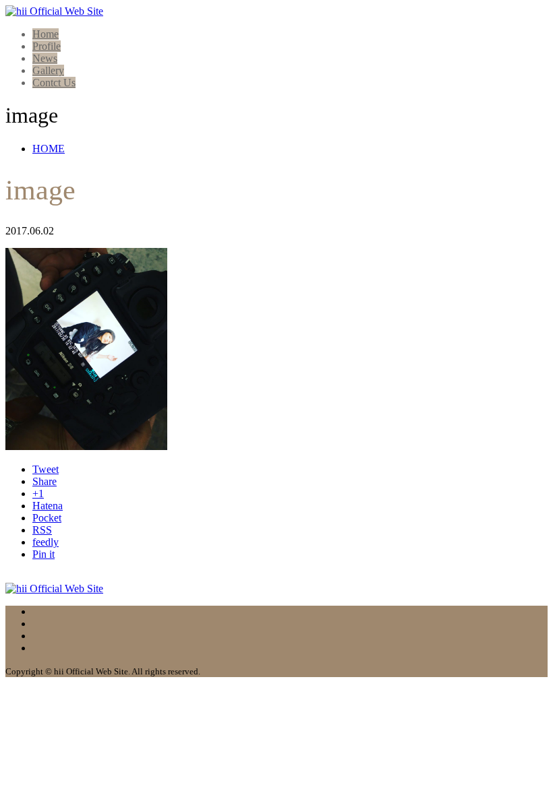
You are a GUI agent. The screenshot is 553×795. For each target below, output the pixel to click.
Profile (46, 46)
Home (45, 34)
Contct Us (54, 82)
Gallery (48, 70)
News (44, 58)
